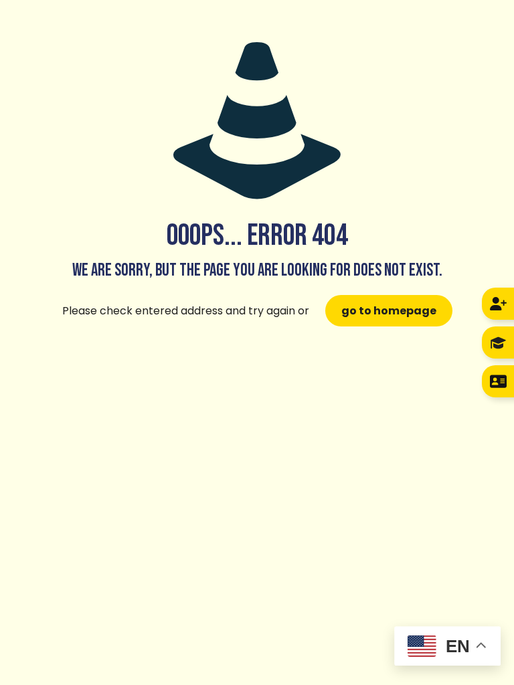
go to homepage (388, 310)
